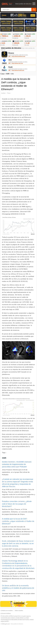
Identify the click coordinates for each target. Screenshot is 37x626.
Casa (2, 74)
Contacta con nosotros (7, 610)
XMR (7, 74)
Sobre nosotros (19, 610)
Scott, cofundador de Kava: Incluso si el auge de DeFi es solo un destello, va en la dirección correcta (18, 543)
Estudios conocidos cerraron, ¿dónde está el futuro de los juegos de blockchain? (17, 504)
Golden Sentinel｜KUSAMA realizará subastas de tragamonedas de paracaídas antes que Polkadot (16, 464)
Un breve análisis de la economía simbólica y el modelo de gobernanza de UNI (18, 588)
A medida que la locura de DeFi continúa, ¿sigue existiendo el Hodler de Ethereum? (18, 521)
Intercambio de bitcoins (17, 624)
